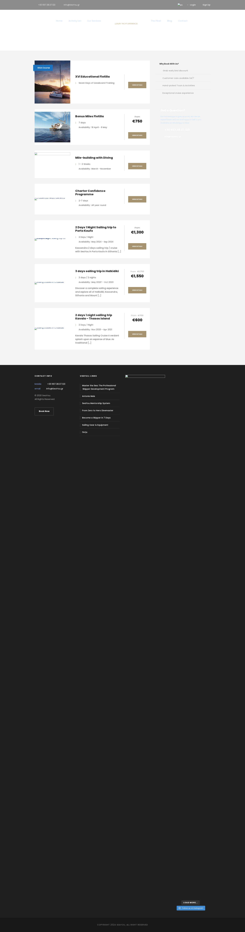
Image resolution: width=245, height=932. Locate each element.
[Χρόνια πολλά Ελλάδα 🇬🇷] (203, 534)
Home (59, 20)
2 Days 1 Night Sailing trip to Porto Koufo (95, 229)
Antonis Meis (88, 396)
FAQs (84, 432)
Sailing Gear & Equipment (95, 425)
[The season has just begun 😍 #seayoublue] (203, 887)
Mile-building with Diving (94, 158)
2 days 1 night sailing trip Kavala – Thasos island (93, 316)
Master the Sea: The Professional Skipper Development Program (99, 387)
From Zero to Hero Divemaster (97, 410)
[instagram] (173, 4)
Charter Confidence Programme (90, 192)
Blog (169, 20)
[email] (159, 4)
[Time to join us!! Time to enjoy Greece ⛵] (190, 538)
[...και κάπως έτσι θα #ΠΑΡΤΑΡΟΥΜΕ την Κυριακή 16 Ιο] (203, 424)
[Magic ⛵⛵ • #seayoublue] (177, 883)
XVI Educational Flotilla (92, 77)
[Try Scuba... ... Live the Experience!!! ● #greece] (177, 393)
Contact (183, 20)
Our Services (94, 20)
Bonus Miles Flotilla (89, 116)
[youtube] (168, 4)
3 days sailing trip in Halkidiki (97, 271)
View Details (137, 85)
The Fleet (156, 20)
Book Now (44, 411)
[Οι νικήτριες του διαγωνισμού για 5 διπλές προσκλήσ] (190, 452)
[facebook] (163, 4)
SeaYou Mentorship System (96, 403)
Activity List (75, 20)
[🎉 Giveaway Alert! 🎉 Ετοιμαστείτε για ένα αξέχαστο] (177, 702)
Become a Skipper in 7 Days (96, 417)
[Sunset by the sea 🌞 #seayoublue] (190, 883)
